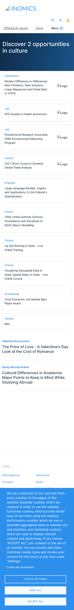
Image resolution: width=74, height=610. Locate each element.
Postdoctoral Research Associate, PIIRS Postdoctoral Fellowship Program (26, 138)
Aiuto (39, 482)
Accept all (35, 601)
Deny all (35, 590)
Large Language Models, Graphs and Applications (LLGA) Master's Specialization (26, 192)
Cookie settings (35, 579)
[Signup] (68, 20)
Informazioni (11, 475)
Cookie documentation (20, 567)
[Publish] (60, 20)
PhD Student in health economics (26, 114)
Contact (7, 482)
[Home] (23, 8)
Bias (7, 323)
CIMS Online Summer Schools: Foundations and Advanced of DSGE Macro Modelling (24, 221)
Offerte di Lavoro (16, 28)
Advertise (43, 475)
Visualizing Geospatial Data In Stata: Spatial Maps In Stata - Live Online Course (26, 274)
